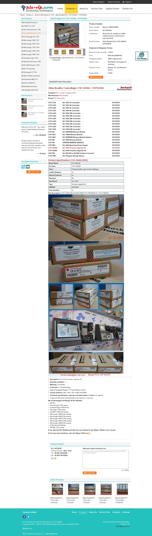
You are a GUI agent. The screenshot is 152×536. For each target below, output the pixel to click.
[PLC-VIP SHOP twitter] (28, 517)
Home (60, 8)
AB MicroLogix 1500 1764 (30, 51)
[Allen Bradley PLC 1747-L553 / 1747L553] (90, 489)
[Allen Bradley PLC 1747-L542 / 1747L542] (57, 489)
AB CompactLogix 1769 (29, 58)
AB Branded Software (29, 86)
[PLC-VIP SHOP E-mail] (55, 458)
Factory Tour (96, 8)
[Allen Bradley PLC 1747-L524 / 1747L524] (73, 489)
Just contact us (51, 534)
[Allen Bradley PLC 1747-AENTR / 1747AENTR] (24, 114)
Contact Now (97, 77)
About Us (84, 8)
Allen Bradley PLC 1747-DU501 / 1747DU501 (121, 500)
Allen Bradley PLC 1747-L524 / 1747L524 (72, 500)
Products (70, 8)
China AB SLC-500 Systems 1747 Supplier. (48, 522)
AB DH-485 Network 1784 (30, 65)
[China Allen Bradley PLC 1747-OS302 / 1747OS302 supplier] (67, 35)
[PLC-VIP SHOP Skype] (52, 458)
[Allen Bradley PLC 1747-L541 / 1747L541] (24, 107)
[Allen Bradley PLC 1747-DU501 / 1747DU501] (122, 489)
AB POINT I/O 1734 (28, 26)
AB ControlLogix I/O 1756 (30, 37)
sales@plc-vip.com (122, 526)
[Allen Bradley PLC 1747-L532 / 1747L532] (24, 101)
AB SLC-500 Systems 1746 (31, 30)
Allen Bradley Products (29, 22)
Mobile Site (28, 528)
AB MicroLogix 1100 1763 (30, 47)
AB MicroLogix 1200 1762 (30, 44)
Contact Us (127, 8)
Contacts (116, 512)
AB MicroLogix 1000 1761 (30, 40)
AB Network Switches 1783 (31, 61)
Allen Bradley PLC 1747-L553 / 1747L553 (89, 500)
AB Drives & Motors (28, 83)
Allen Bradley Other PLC (29, 90)
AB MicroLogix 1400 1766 (30, 54)
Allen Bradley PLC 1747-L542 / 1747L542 (56, 500)
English (127, 2)
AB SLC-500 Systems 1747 (44, 15)
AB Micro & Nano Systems (30, 76)
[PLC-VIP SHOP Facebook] (24, 517)
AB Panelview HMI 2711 (29, 79)
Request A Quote (114, 2)
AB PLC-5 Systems (28, 69)
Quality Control (112, 8)
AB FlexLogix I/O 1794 (29, 72)
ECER (77, 524)
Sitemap (125, 512)
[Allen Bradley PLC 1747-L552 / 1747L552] (106, 489)
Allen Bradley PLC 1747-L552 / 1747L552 (105, 500)
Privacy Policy (27, 522)
